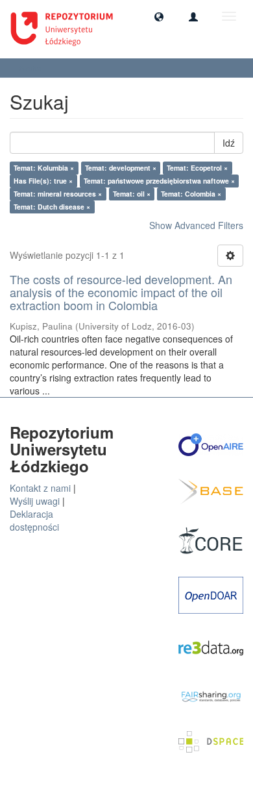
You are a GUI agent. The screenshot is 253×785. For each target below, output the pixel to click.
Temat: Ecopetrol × (197, 168)
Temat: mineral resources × (58, 194)
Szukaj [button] (32, 67)
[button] (159, 16)
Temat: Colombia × (191, 194)
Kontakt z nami (40, 487)
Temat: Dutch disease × (52, 206)
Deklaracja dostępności (34, 520)
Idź (229, 142)
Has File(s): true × (43, 181)
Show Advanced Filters (196, 225)
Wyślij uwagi (35, 500)
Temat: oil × (132, 194)
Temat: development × (120, 168)
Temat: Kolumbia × (44, 168)
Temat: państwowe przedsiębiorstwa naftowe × (159, 181)
